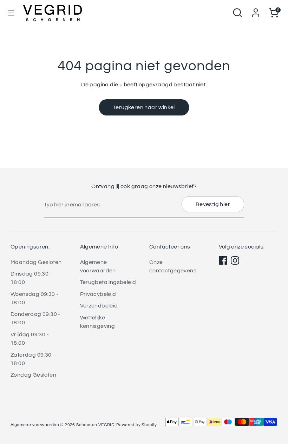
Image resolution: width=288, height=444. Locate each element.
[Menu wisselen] (11, 12)
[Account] (256, 10)
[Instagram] (235, 260)
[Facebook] (223, 260)
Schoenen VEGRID (95, 425)
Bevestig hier (213, 204)
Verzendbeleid (99, 306)
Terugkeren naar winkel (144, 107)
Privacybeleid (98, 294)
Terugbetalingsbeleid (108, 282)
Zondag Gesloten (33, 375)
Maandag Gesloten (36, 262)
